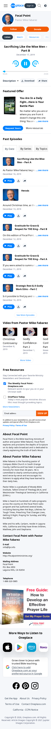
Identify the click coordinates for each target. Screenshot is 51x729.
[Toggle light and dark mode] (45, 5)
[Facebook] (16, 685)
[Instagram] (34, 685)
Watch (20, 37)
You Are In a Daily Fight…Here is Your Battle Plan (32, 102)
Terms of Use (12, 704)
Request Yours (13, 128)
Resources (34, 37)
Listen (7, 37)
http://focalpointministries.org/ (17, 555)
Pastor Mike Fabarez (26, 20)
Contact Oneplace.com (34, 704)
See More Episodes (26, 315)
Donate (37, 29)
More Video (25, 360)
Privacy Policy (39, 698)
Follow (13, 29)
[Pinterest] (25, 685)
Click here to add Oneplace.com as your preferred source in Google (27, 670)
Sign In (30, 5)
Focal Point (23, 15)
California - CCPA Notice (25, 709)
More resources (34, 128)
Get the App (11, 698)
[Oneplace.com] (17, 5)
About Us (25, 698)
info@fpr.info (9, 547)
